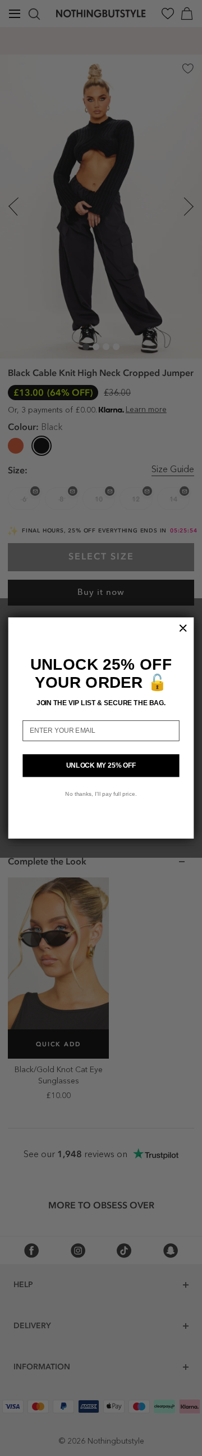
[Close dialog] (183, 628)
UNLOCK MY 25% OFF (101, 765)
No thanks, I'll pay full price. (100, 793)
